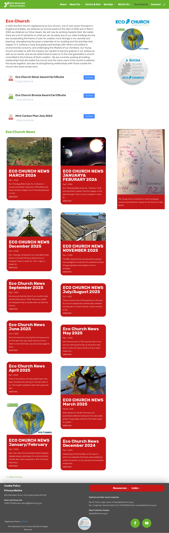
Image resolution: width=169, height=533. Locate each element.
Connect (156, 5)
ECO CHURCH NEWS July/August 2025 (83, 289)
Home (63, 5)
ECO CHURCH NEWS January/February (29, 442)
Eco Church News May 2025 (81, 330)
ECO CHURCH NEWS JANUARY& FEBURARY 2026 (83, 175)
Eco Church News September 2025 (27, 285)
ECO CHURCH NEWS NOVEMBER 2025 (83, 248)
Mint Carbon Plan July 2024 (34, 115)
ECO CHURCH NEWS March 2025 (83, 402)
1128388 (24, 521)
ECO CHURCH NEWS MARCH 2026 (29, 173)
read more (13, 196)
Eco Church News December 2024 (81, 443)
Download (89, 77)
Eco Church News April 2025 (27, 368)
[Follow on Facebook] (135, 523)
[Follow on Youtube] (146, 523)
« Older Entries (14, 476)
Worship (108, 5)
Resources (120, 488)
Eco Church (141, 5)
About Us (75, 5)
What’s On (123, 5)
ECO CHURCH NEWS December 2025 (29, 244)
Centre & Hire (93, 5)
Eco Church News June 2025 (27, 326)
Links (135, 488)
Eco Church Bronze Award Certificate (40, 95)
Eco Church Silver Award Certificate (39, 77)
